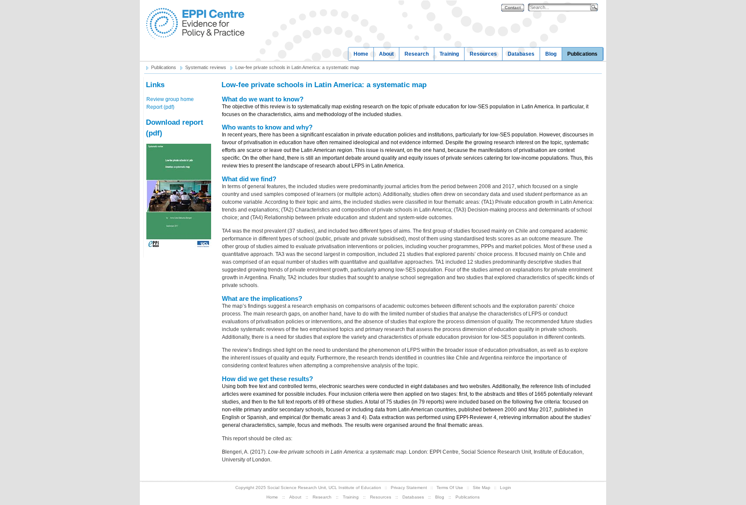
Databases (521, 54)
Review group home (170, 99)
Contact (513, 7)
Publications (582, 54)
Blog (550, 54)
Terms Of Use (449, 487)
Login (505, 487)
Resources (483, 54)
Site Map (481, 487)
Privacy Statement (409, 487)
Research (417, 54)
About (386, 54)
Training (449, 54)
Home (361, 54)
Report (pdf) (160, 107)
